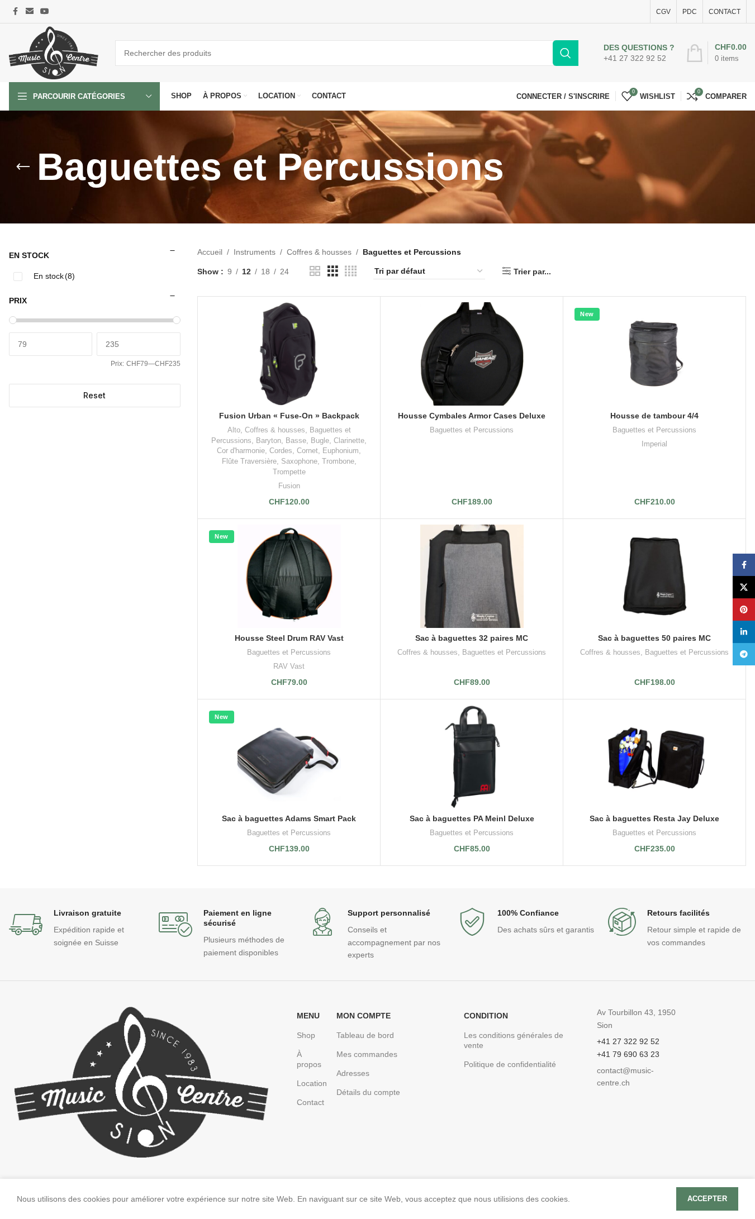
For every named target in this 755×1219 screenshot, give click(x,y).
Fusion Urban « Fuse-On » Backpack (289, 415)
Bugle (320, 440)
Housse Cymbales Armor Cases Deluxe (471, 415)
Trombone (338, 461)
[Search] (565, 53)
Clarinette (349, 440)
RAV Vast (289, 666)
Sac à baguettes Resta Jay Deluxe (654, 818)
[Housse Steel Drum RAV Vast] (288, 576)
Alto (233, 430)
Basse (296, 440)
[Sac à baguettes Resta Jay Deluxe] (654, 756)
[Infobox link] (639, 53)
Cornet (307, 450)
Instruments (255, 251)
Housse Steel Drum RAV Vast (289, 638)
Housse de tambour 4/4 (654, 415)
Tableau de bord (365, 1035)
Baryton (268, 440)
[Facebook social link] (15, 11)
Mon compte (363, 1015)
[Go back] (23, 167)
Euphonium (340, 450)
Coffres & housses (319, 251)
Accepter (707, 1198)
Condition (486, 1015)
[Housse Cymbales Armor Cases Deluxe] (471, 354)
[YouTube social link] (45, 11)
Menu (308, 1015)
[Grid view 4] (351, 271)
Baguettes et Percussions (472, 430)
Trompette (289, 472)
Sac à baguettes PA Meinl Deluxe (472, 818)
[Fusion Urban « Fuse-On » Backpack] (288, 354)
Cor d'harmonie (241, 450)
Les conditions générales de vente (513, 1040)
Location (311, 1083)
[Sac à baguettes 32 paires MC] (471, 576)
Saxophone (299, 461)
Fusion (289, 486)
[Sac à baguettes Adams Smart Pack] (288, 756)
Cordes (280, 450)
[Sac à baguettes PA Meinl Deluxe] (471, 756)
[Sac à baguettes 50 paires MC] (654, 576)
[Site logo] (53, 51)
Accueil (209, 251)
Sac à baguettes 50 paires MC (654, 638)
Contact (310, 1102)
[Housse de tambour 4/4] (654, 354)
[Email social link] (29, 11)
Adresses (352, 1073)
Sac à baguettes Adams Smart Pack (289, 818)
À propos (309, 1059)
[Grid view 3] (332, 271)
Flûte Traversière (249, 461)
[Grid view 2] (315, 271)
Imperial (654, 444)
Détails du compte (368, 1092)
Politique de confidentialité (510, 1064)
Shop (306, 1035)
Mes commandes (366, 1054)
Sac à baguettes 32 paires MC (471, 638)
